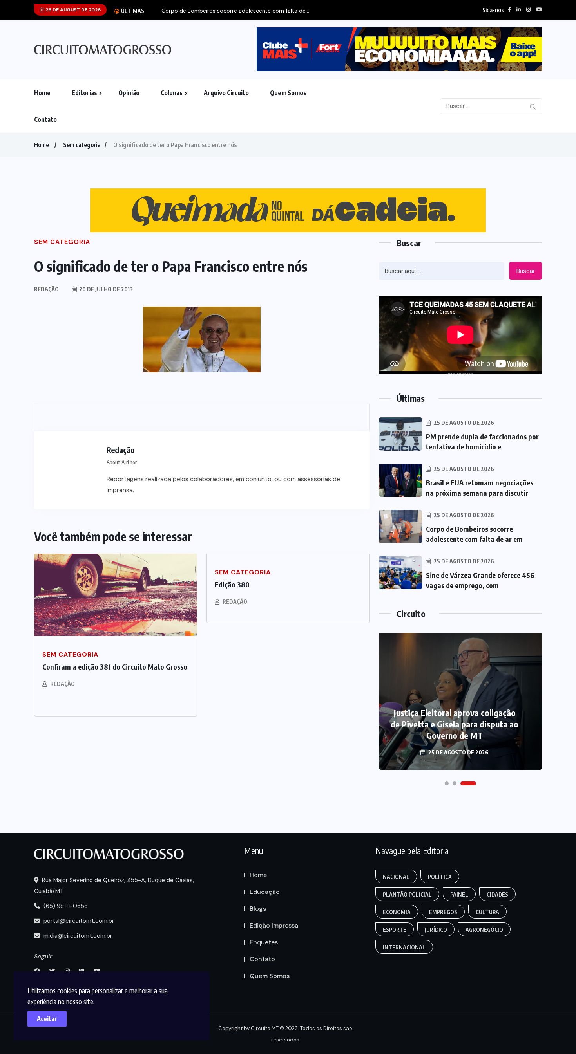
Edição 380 (232, 584)
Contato (45, 119)
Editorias (84, 93)
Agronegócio (484, 929)
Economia (397, 912)
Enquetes (264, 942)
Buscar (525, 271)
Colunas (172, 93)
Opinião (128, 93)
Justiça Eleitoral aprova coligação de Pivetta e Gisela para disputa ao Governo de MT (454, 724)
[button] (447, 783)
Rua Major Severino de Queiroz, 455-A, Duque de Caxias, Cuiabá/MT (114, 885)
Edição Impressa (274, 925)
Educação (265, 892)
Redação (62, 683)
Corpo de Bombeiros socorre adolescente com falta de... (235, 11)
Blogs (258, 908)
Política (440, 877)
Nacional (396, 877)
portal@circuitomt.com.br (78, 921)
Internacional (404, 947)
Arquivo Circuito (226, 93)
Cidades (497, 894)
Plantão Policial (407, 894)
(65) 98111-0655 (65, 906)
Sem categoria (82, 145)
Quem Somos (288, 93)
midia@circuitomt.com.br (77, 936)
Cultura (487, 912)
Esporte (394, 929)
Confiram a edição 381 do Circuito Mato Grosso (114, 666)
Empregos (443, 912)
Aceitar (47, 1019)
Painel (459, 894)
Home (42, 93)
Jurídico (436, 929)
